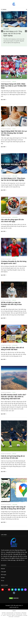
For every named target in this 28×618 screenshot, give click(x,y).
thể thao (3, 577)
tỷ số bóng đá (16, 616)
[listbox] (14, 31)
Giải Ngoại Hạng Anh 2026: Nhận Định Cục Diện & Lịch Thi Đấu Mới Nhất (13, 36)
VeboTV (4, 615)
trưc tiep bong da (17, 612)
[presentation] (2, 31)
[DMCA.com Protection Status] (14, 598)
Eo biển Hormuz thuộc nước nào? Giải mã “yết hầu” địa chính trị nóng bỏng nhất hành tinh (13, 396)
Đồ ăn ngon (14, 217)
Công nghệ (14, 504)
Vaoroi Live (9, 615)
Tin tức (13, 128)
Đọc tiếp (3, 99)
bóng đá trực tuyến (9, 612)
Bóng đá (5, 31)
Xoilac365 (4, 612)
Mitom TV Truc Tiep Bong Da (17, 615)
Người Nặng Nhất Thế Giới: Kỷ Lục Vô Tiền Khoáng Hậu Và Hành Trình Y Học (14, 133)
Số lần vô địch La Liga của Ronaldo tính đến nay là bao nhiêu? (11, 304)
